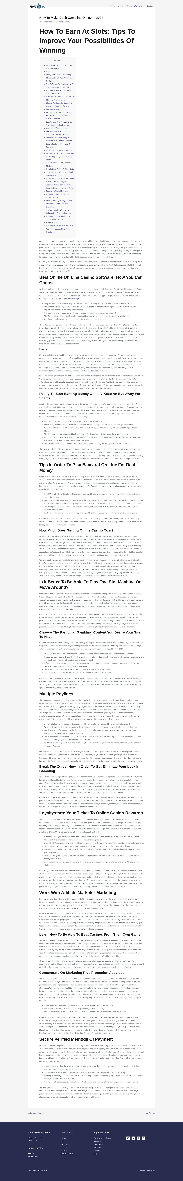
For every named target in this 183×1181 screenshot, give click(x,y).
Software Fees (51, 222)
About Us (64, 1141)
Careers (97, 1150)
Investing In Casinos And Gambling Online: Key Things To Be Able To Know (60, 156)
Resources (98, 1147)
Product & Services (134, 6)
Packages (64, 1144)
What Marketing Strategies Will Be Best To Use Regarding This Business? (59, 203)
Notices (64, 1150)
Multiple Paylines (53, 109)
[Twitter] (133, 1138)
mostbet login (73, 298)
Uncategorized (46, 22)
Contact (150, 6)
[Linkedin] (143, 1138)
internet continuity (34, 1156)
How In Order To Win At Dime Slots (60, 169)
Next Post (150, 1113)
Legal (48, 71)
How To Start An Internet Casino (59, 150)
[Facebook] (128, 1138)
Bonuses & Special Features (57, 191)
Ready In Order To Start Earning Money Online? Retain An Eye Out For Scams (59, 78)
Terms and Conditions (102, 1138)
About (120, 6)
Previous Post (34, 1113)
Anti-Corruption (100, 1141)
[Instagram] (138, 1138)
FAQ (95, 1154)
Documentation (67, 1154)
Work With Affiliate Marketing (57, 128)
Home (112, 6)
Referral (31, 1153)
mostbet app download (97, 371)
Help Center (98, 1144)
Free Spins (50, 232)
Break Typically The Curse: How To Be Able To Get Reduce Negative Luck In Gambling (59, 115)
